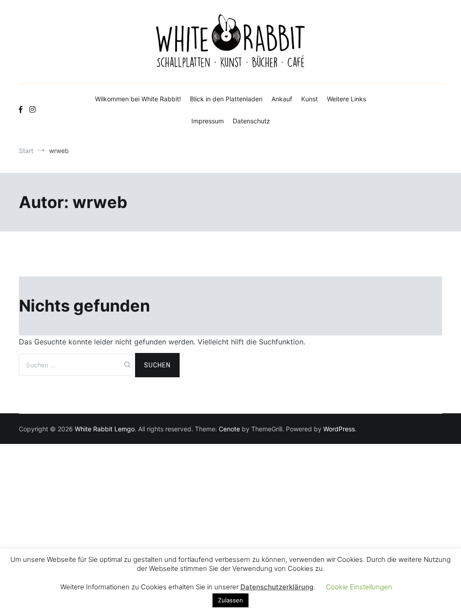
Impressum (207, 121)
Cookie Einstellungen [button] (359, 587)
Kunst (309, 99)
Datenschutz (251, 121)
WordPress (339, 429)
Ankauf (281, 99)
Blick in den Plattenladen (226, 99)
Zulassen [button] (230, 600)
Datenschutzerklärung (276, 587)
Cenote (229, 429)
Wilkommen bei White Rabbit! (138, 99)
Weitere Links (346, 99)
